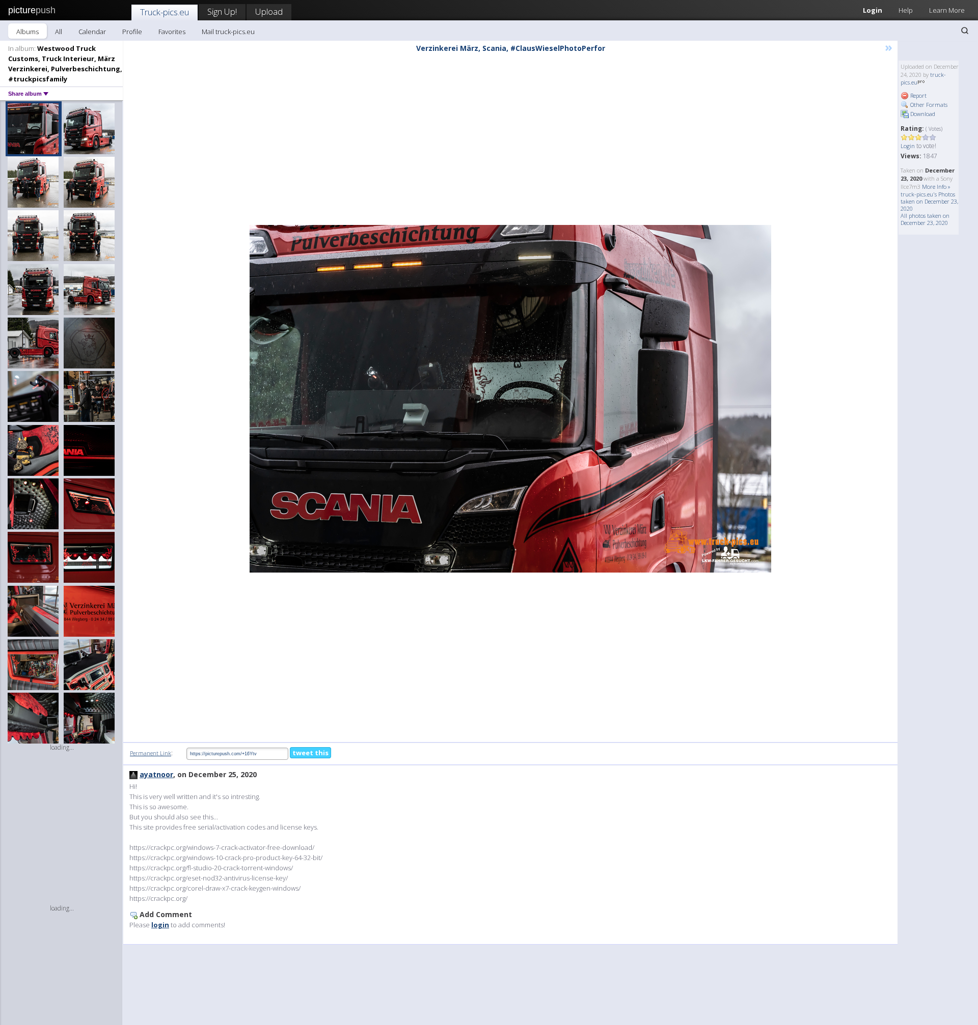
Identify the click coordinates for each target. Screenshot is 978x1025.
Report (918, 95)
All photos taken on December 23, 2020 (925, 219)
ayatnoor (156, 774)
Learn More (947, 10)
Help (906, 10)
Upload (269, 11)
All (58, 31)
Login (872, 10)
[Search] (965, 30)
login (160, 924)
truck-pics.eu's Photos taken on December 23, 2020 (929, 201)
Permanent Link (150, 753)
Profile (132, 31)
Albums (27, 31)
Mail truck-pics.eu (228, 31)
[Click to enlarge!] (510, 399)
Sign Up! (222, 11)
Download (922, 114)
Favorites (171, 31)
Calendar (92, 31)
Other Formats (928, 104)
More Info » (936, 186)
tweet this (310, 752)
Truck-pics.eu (164, 12)
